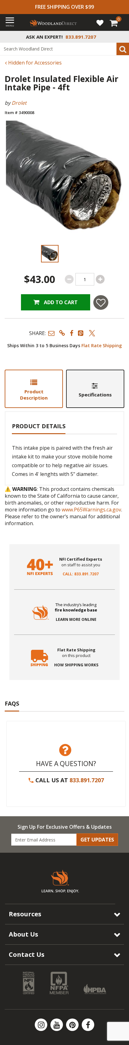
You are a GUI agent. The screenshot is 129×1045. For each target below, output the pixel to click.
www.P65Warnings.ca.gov (91, 509)
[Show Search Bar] (120, 36)
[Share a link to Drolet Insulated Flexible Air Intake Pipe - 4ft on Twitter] (92, 333)
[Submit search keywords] (122, 49)
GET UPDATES (97, 839)
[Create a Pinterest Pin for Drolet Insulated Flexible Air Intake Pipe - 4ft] (81, 333)
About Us (23, 934)
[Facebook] (88, 1024)
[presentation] (49, 253)
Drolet (19, 102)
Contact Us (26, 954)
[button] (51, 333)
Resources (25, 914)
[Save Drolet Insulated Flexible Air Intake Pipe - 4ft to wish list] (100, 302)
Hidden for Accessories (34, 62)
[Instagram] (41, 1024)
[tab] (34, 389)
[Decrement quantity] (69, 279)
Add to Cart (60, 302)
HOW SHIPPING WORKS (76, 665)
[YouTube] (57, 1024)
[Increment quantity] (100, 279)
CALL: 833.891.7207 (81, 574)
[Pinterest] (73, 1024)
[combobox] (64, 49)
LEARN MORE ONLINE (76, 619)
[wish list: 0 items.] (99, 22)
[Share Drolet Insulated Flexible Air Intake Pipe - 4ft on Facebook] (71, 333)
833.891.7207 (87, 780)
